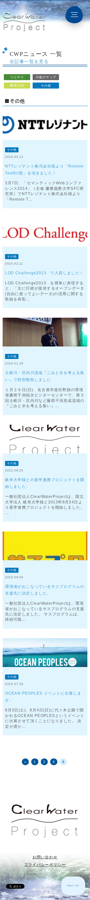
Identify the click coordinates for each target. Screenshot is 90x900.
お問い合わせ (44, 857)
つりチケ (17, 77)
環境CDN (17, 85)
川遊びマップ (46, 77)
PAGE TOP (73, 886)
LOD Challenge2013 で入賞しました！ (44, 273)
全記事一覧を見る (29, 61)
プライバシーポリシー (45, 865)
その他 (46, 85)
